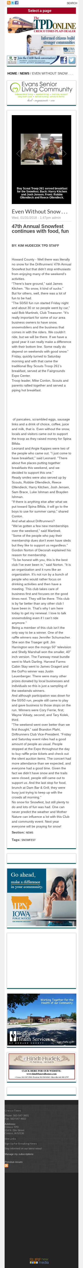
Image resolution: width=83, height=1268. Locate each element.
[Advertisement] (41, 1216)
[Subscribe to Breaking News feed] (6, 1166)
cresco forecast (41, 983)
